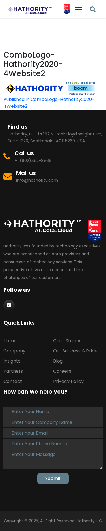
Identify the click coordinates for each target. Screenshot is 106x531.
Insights (11, 361)
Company (14, 351)
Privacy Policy (68, 381)
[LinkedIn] (92, 9)
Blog (58, 361)
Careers (62, 371)
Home (10, 340)
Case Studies (67, 340)
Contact (12, 381)
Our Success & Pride (75, 351)
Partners (13, 371)
